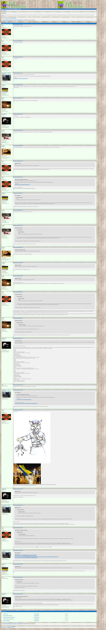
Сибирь (3, 130)
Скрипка (3, 145)
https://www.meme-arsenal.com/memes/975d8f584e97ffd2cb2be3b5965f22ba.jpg (26, 403)
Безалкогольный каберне (6, 73)
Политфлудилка (36, 615)
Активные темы (4, 10)
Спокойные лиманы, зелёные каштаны (9, 617)
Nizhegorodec (4, 114)
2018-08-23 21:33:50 (20, 318)
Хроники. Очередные (6, 620)
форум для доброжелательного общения (9, 623)
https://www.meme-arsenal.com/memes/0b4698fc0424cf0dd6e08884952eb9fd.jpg (26, 557)
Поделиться (15, 130)
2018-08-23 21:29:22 (20, 262)
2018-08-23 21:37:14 (20, 338)
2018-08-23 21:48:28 (20, 505)
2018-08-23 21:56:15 (20, 577)
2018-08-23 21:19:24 (20, 145)
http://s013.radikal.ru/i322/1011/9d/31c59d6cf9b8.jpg (20, 78)
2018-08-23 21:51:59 (20, 527)
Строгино (3, 193)
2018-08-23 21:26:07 (20, 225)
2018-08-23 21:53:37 (20, 550)
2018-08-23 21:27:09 (20, 247)
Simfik (3, 318)
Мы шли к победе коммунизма (7, 615)
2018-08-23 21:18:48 (20, 130)
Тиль (2, 177)
